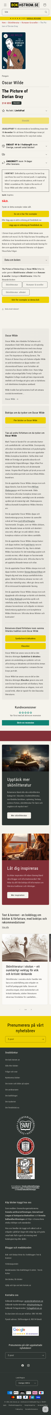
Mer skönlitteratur (19, 815)
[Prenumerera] (43, 1039)
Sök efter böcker (11, 1066)
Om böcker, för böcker (13, 1279)
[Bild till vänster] (20, 1009)
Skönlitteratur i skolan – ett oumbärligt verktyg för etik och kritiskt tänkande (23, 970)
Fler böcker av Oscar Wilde (25, 420)
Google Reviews (34, 18)
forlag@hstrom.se (34, 1308)
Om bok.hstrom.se (12, 1060)
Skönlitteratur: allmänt (16, 292)
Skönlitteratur (12, 285)
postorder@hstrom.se (34, 1301)
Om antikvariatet (11, 1090)
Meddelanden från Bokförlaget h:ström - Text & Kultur (23, 1271)
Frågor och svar (11, 1072)
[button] (5, 5)
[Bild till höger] (31, 1009)
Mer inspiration (17, 895)
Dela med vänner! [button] (12, 309)
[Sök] (46, 12)
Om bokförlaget (11, 1096)
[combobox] (25, 12)
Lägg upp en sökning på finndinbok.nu (25, 225)
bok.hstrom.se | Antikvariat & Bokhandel (23, 1402)
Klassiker (25, 646)
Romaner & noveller (35, 285)
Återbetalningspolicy (15, 1405)
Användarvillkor (43, 1405)
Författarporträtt (11, 1264)
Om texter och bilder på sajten (17, 1084)
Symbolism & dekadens (25, 638)
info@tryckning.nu (34, 1304)
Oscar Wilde (10, 399)
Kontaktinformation (31, 1409)
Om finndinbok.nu (12, 1108)
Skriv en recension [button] (25, 722)
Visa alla (5, 927)
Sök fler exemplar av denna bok (25, 300)
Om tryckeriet (10, 1102)
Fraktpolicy (19, 1409)
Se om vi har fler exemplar (25, 214)
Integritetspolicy (29, 1405)
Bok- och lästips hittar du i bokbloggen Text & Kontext (23, 1256)
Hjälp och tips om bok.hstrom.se (18, 1285)
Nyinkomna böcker (12, 1078)
